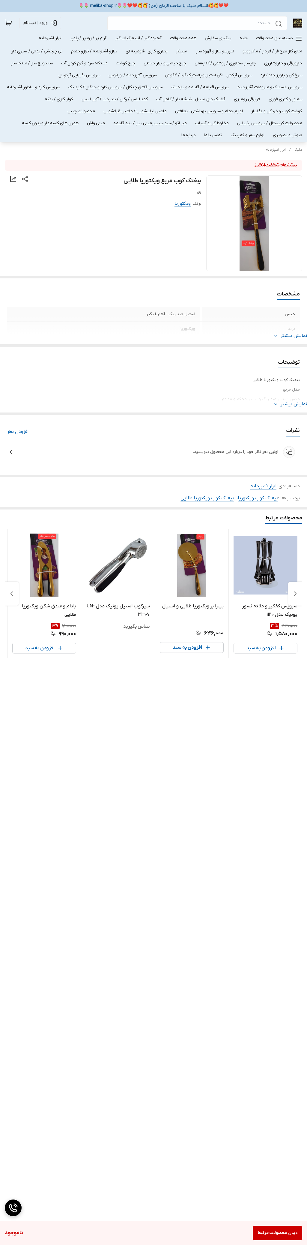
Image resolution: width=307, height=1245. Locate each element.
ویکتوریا (182, 204)
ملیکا (298, 149)
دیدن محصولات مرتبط (277, 1233)
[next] (11, 594)
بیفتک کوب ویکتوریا (258, 498)
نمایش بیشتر (294, 336)
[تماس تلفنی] (13, 1207)
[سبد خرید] (8, 23)
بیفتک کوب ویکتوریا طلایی (207, 498)
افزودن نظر (17, 432)
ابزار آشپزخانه (276, 149)
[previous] (295, 594)
